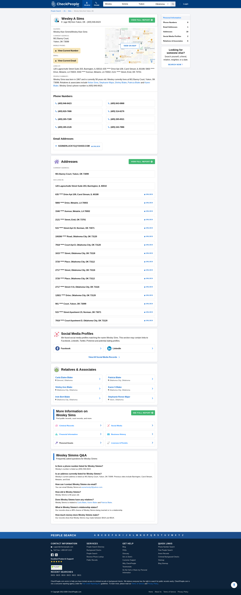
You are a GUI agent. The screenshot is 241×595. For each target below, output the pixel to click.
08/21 (79, 575)
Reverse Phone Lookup (95, 557)
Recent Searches (62, 572)
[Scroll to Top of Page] (234, 585)
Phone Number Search (166, 547)
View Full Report (140, 20)
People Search (56, 11)
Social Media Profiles (175, 36)
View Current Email (66, 61)
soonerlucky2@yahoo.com (91, 487)
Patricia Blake (134, 82)
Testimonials (127, 567)
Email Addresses (175, 27)
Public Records (92, 560)
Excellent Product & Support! (62, 559)
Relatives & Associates (175, 41)
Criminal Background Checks (168, 557)
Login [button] (185, 4)
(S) (65, 11)
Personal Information (172, 18)
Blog (124, 547)
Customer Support (129, 560)
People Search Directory (95, 547)
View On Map (130, 46)
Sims (69, 11)
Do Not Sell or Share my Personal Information (135, 571)
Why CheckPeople (129, 563)
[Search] (172, 4)
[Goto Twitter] (56, 555)
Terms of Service (138, 584)
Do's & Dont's (127, 557)
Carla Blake (81, 502)
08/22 (74, 575)
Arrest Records (163, 553)
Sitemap (161, 560)
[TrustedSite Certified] (56, 567)
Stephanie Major (106, 82)
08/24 (63, 575)
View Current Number (67, 51)
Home (151, 592)
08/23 (69, 575)
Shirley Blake (121, 82)
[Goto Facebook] (52, 555)
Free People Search (165, 550)
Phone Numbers (175, 22)
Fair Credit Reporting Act (91, 584)
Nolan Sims (93, 82)
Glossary (126, 553)
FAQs (125, 550)
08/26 (53, 575)
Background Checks (94, 550)
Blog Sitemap (163, 563)
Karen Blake (92, 502)
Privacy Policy (153, 584)
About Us (158, 592)
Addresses (175, 32)
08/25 (58, 575)
